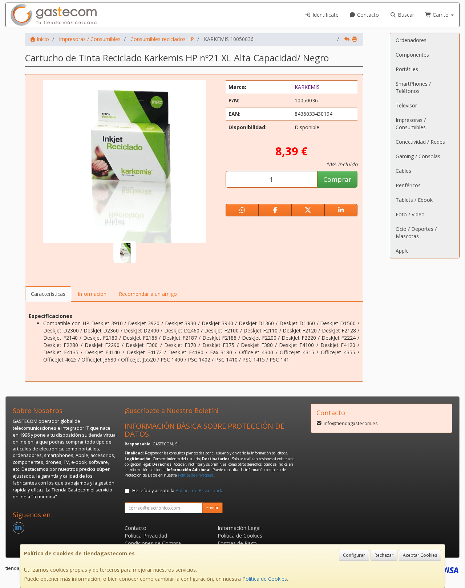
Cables (403, 170)
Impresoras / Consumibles (411, 124)
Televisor (406, 105)
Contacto (367, 14)
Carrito (440, 14)
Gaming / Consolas (418, 156)
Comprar (337, 179)
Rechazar (384, 555)
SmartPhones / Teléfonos (413, 87)
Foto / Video (410, 214)
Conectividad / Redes (420, 141)
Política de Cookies (264, 578)
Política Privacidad (146, 535)
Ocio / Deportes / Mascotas (416, 232)
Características (48, 293)
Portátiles (407, 69)
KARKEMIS (307, 86)
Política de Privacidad (195, 475)
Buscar (405, 14)
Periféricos (408, 185)
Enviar (212, 508)
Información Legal (239, 527)
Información (92, 293)
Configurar (354, 555)
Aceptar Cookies (420, 555)
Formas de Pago (237, 543)
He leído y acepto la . (177, 490)
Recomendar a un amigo (148, 293)
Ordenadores (411, 40)
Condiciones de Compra (153, 543)
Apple (402, 250)
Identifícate (325, 14)
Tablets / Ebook (414, 199)
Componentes (412, 54)
